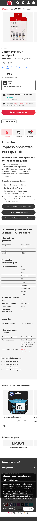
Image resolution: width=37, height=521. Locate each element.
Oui (22, 300)
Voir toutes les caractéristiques (18, 206)
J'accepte (28, 509)
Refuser (7, 504)
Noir (22, 267)
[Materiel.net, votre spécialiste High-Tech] (9, 3)
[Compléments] (18, 132)
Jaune (23, 282)
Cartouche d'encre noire (10, 361)
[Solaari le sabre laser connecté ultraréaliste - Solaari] (24, 513)
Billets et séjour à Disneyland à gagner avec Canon (19, 67)
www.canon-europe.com (25, 350)
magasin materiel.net (20, 104)
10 (21, 297)
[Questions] (30, 132)
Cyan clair (24, 276)
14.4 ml (23, 307)
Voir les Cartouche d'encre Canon (18, 218)
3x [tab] (5, 83)
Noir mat (24, 291)
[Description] (6, 132)
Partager (9, 121)
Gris (22, 279)
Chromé (24, 270)
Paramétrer (9, 508)
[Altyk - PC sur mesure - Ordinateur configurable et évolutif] (12, 513)
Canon (4, 48)
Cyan (22, 273)
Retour (5, 9)
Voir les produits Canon (19, 212)
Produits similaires (23, 386)
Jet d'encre (25, 304)
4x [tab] (10, 83)
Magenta (24, 285)
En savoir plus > (26, 498)
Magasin (24, 2)
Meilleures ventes (8, 386)
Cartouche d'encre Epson (18, 448)
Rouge (23, 294)
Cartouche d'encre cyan (10, 364)
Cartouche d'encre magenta (12, 370)
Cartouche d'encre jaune (10, 367)
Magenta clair (25, 288)
